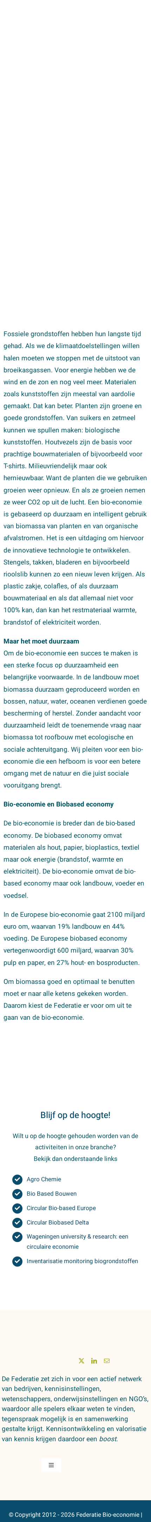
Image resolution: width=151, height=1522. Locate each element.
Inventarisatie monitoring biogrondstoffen (82, 1261)
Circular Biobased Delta (58, 1222)
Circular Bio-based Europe (61, 1208)
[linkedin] (94, 1361)
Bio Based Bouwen (52, 1193)
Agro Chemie (44, 1179)
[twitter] (81, 1361)
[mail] (107, 1361)
